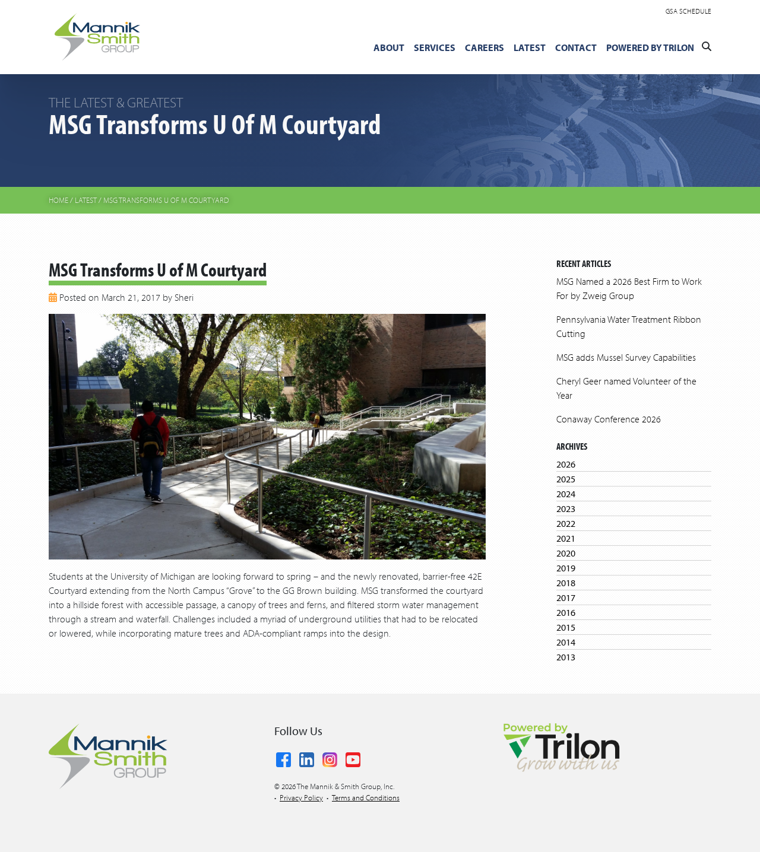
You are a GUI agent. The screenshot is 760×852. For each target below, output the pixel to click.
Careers (484, 47)
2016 (565, 612)
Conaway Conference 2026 (608, 419)
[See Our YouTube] (353, 757)
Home (58, 200)
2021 (565, 538)
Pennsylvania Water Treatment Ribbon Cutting (628, 326)
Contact (576, 47)
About (388, 47)
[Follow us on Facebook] (283, 757)
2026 (565, 464)
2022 (565, 523)
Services (434, 47)
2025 (565, 479)
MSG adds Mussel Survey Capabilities (626, 357)
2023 (565, 508)
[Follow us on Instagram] (330, 757)
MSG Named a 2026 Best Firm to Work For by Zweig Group (629, 288)
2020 (565, 553)
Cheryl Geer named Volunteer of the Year (626, 388)
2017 (565, 597)
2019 (565, 568)
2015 (565, 627)
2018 (565, 583)
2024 (565, 494)
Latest (530, 47)
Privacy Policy (301, 797)
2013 (565, 657)
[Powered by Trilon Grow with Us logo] (561, 746)
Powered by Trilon (650, 47)
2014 (565, 642)
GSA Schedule (688, 11)
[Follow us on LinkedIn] (306, 757)
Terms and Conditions (366, 797)
